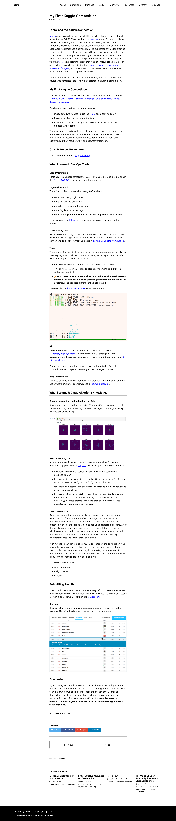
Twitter (28, 812)
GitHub (40, 812)
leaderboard (94, 597)
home (16, 5)
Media (101, 5)
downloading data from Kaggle (108, 241)
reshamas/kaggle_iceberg (62, 353)
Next (107, 745)
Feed (50, 812)
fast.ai (52, 36)
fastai (61, 62)
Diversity (143, 5)
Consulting (75, 5)
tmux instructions (76, 288)
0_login (72, 220)
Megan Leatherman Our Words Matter (61, 777)
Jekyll (37, 815)
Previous (68, 745)
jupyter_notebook (100, 384)
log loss (82, 465)
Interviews (114, 5)
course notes (91, 39)
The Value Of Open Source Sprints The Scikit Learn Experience (149, 778)
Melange (156, 5)
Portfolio (89, 5)
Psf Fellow (112, 776)
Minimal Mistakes (47, 815)
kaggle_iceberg (82, 155)
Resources (129, 5)
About (63, 5)
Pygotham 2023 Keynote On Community (91, 777)
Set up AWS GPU (62, 180)
